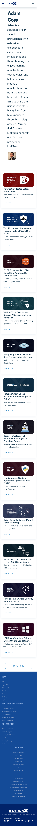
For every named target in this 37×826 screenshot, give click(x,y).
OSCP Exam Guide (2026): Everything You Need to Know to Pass (16, 273)
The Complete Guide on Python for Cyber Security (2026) (16, 481)
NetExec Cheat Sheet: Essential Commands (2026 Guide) (17, 396)
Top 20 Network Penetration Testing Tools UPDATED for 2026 (17, 231)
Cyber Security (18, 779)
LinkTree (12, 146)
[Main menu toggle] (32, 3)
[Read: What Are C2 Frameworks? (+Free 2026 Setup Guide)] (18, 550)
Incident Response (7, 732)
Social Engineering (7, 720)
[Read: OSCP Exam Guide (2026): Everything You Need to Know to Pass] (18, 261)
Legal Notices (6, 685)
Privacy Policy (6, 688)
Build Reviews (6, 714)
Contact (4, 697)
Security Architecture (8, 735)
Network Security (18, 782)
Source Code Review (8, 717)
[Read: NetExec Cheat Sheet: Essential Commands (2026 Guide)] (18, 385)
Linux (18, 767)
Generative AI (18, 791)
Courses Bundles (18, 752)
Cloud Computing (18, 764)
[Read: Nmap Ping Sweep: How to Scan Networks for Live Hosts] (18, 345)
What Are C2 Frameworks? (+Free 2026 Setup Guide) (17, 561)
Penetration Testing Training (18, 785)
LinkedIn (12, 133)
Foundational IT (18, 758)
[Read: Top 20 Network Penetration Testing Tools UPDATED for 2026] (18, 219)
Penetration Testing (8, 708)
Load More (18, 666)
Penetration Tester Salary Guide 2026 (16, 190)
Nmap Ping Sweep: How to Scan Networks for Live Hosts (18, 356)
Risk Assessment (7, 738)
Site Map (4, 691)
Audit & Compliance (8, 729)
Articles (4, 682)
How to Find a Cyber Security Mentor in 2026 (18, 600)
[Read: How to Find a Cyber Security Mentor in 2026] (18, 590)
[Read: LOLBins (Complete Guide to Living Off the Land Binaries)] (18, 629)
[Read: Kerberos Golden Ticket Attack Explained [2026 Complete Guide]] (18, 427)
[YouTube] (19, 821)
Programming (18, 770)
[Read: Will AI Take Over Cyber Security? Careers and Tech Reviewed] (18, 303)
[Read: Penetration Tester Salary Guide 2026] (18, 180)
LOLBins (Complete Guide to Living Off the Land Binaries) (17, 639)
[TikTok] (29, 821)
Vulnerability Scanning (9, 711)
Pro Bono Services (7, 744)
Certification (18, 755)
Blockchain (18, 794)
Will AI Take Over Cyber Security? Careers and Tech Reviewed (17, 315)
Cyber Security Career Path (18, 788)
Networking (18, 761)
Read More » (8, 203)
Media (4, 700)
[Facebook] (32, 821)
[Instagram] (26, 821)
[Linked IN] (5, 821)
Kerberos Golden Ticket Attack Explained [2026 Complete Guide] (15, 438)
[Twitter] (8, 821)
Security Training (7, 741)
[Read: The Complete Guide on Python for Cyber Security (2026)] (18, 469)
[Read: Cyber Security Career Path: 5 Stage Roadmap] (18, 511)
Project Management (18, 797)
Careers (4, 694)
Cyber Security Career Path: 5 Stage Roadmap (18, 521)
